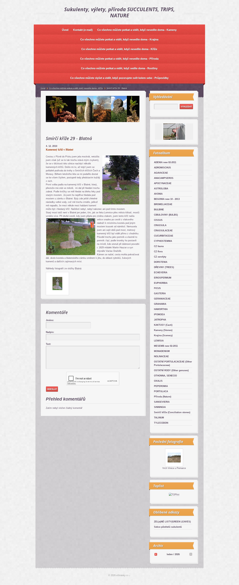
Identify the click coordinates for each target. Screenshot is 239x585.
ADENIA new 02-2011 (165, 162)
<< (155, 554)
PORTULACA (161, 391)
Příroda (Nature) (162, 396)
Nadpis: (50, 332)
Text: (48, 344)
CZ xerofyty (160, 256)
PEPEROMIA (161, 386)
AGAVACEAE (161, 173)
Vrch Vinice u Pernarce (174, 468)
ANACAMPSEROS (163, 178)
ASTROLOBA (161, 188)
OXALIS (158, 381)
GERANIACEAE (162, 298)
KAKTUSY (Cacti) (163, 325)
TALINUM (159, 417)
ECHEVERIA (160, 272)
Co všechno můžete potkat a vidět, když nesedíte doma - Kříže (76, 88)
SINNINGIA (160, 407)
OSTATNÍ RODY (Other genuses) (171, 370)
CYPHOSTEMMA (163, 241)
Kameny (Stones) (163, 330)
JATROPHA (160, 319)
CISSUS (158, 220)
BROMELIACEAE (163, 204)
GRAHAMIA (160, 304)
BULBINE (159, 209)
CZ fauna (159, 246)
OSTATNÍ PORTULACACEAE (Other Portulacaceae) (173, 363)
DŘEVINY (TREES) (164, 267)
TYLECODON (161, 423)
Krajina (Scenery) (163, 335)
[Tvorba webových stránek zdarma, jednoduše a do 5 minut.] (129, 575)
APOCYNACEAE (162, 183)
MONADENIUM (162, 351)
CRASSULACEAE (163, 230)
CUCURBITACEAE (163, 235)
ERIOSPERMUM (162, 277)
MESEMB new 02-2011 (166, 346)
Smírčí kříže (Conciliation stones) (172, 412)
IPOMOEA (159, 314)
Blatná (78, 268)
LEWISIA (159, 340)
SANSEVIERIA (162, 402)
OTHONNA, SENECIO (165, 375)
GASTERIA (160, 293)
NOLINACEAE (161, 356)
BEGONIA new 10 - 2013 (167, 199)
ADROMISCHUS (162, 167)
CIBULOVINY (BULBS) (166, 214)
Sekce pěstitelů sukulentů (168, 527)
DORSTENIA (160, 262)
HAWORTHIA (161, 309)
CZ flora (158, 251)
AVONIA (158, 193)
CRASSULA (160, 225)
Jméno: (50, 320)
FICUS (157, 288)
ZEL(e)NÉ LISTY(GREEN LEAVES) (172, 521)
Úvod (43, 88)
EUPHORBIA (160, 283)
